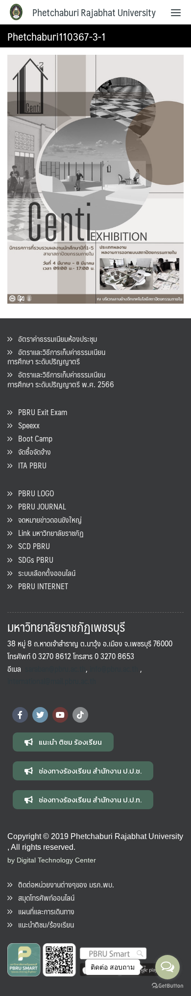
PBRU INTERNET (40, 586)
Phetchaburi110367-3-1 (56, 36)
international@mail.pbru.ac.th (51, 680)
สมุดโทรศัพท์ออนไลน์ (43, 897)
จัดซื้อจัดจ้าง (31, 451)
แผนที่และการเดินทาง (43, 911)
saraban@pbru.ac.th (55, 668)
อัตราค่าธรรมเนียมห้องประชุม (54, 338)
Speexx (26, 425)
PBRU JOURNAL (39, 506)
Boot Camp (32, 438)
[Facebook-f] (20, 715)
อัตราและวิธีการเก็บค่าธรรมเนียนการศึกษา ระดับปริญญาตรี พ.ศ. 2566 (60, 379)
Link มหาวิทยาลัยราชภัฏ (48, 532)
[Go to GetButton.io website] (167, 986)
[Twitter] (40, 715)
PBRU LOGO (33, 493)
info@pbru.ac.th (114, 668)
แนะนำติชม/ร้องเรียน (43, 924)
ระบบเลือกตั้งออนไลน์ (43, 572)
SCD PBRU (31, 546)
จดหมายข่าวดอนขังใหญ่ (47, 519)
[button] (63, 742)
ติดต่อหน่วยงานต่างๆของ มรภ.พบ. (63, 884)
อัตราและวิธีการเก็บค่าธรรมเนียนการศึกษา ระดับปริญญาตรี (56, 356)
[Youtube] (60, 715)
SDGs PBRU (32, 559)
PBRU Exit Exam (39, 412)
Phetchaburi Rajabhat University (94, 12)
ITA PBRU (29, 465)
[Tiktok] (80, 715)
